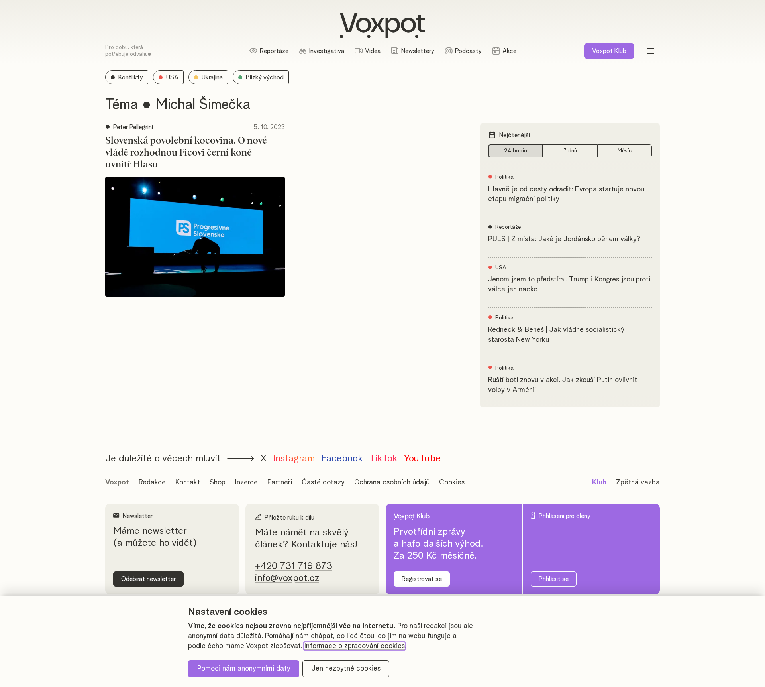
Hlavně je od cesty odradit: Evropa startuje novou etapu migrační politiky (566, 194)
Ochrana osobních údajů (392, 482)
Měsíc (625, 151)
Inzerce (246, 482)
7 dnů (570, 151)
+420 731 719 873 (293, 566)
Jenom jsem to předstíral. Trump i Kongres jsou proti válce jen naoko (569, 284)
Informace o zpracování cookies (354, 646)
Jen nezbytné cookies (346, 668)
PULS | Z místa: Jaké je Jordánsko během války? (564, 239)
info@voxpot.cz (287, 578)
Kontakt (187, 482)
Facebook (342, 458)
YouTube (422, 458)
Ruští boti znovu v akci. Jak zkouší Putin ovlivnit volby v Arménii (562, 385)
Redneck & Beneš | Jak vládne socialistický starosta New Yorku (556, 334)
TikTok (383, 458)
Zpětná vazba (638, 482)
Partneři (279, 482)
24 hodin (515, 151)
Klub (609, 51)
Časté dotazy (323, 482)
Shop (218, 482)
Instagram (294, 458)
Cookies (452, 482)
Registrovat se (422, 579)
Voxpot (117, 482)
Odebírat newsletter (148, 579)
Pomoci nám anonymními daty (243, 668)
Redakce (152, 482)
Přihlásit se (554, 579)
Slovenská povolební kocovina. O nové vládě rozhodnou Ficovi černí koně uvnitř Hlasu (186, 152)
